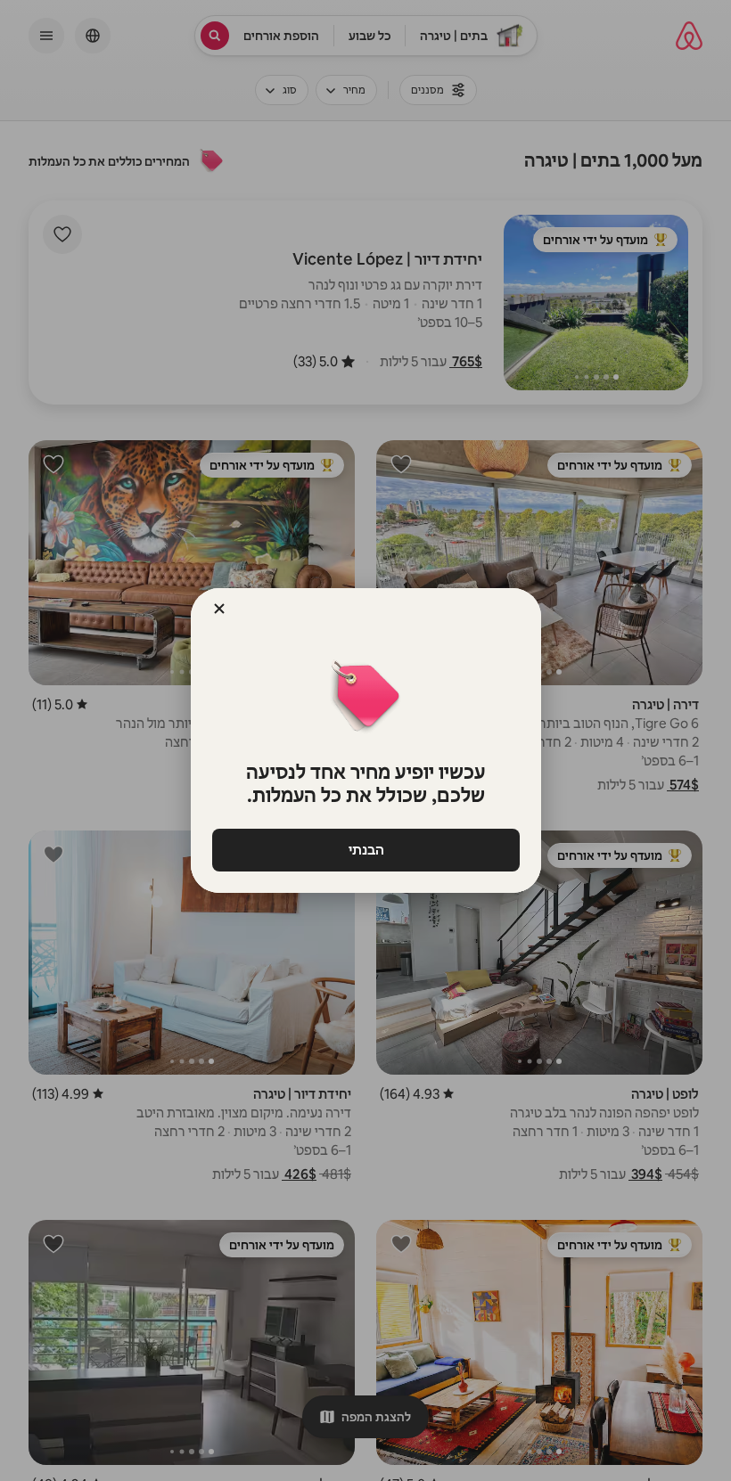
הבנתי (365, 849)
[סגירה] (219, 608)
